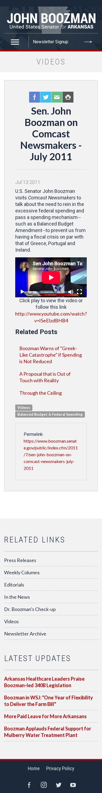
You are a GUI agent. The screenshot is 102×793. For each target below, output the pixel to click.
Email (56, 97)
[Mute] (70, 292)
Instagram (44, 785)
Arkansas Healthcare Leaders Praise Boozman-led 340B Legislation (44, 682)
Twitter (45, 97)
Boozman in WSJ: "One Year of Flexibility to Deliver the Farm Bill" (48, 701)
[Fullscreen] (79, 292)
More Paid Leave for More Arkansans (45, 716)
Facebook (34, 97)
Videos (11, 621)
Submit (88, 41)
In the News (17, 597)
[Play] (22, 292)
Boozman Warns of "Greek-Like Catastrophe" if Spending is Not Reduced (50, 354)
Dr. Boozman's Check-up (30, 609)
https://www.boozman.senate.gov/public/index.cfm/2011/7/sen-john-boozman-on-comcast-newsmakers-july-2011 (51, 454)
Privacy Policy (60, 768)
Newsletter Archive (25, 634)
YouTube (73, 785)
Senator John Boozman (51, 20)
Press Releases (20, 560)
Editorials (14, 585)
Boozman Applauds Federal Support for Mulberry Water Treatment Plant (47, 732)
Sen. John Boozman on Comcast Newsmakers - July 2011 (51, 133)
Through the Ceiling (40, 393)
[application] (51, 277)
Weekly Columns (22, 572)
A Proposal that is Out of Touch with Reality (45, 377)
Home (34, 768)
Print (68, 97)
